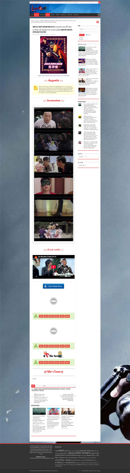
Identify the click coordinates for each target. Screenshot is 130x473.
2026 (67, 453)
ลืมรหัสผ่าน (81, 39)
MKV (87, 453)
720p (56, 451)
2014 (75, 451)
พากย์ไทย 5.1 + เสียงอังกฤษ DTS (81, 462)
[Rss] (90, 2)
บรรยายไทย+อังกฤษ (75, 460)
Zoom (95, 455)
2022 (56, 453)
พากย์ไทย (82, 460)
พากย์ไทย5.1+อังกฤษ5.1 (92, 462)
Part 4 (56, 316)
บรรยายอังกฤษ (88, 457)
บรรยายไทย (93, 457)
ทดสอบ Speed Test (68, 2)
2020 (95, 451)
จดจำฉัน (89, 34)
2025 (64, 453)
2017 (85, 451)
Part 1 (41, 316)
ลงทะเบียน (81, 37)
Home (32, 14)
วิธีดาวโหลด (44, 2)
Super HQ (90, 455)
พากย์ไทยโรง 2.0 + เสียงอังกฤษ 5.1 (88, 464)
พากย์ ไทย (41, 390)
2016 (81, 451)
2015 (40, 388)
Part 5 (62, 316)
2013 (73, 450)
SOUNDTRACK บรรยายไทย (63, 455)
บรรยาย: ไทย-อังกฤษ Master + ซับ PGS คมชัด (74, 457)
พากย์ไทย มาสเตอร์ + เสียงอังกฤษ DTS (69, 464)
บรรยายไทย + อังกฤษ (63, 460)
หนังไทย (57, 14)
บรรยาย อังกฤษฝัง (35, 390)
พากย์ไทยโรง (79, 464)
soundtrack (63, 14)
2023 (58, 453)
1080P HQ (67, 451)
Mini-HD (37, 14)
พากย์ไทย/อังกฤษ (88, 460)
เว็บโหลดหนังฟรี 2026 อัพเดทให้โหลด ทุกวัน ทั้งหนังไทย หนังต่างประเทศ (44, 470)
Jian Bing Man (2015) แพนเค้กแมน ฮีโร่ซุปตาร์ (51, 388)
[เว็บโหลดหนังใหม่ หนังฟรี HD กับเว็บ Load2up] (39, 8)
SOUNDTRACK (94, 453)
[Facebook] (91, 2)
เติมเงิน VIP (70, 14)
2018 (88, 451)
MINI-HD (68, 388)
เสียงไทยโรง (59, 466)
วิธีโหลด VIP (50, 2)
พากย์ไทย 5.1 (95, 460)
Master (47, 14)
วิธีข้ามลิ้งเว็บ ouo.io (58, 2)
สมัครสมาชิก (75, 2)
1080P (36, 388)
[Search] (99, 3)
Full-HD (52, 14)
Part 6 (67, 316)
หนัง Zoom (42, 14)
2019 (91, 451)
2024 (61, 453)
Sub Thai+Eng (83, 455)
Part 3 (51, 316)
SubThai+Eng (75, 455)
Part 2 (46, 316)
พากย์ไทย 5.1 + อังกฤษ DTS (65, 463)
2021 (97, 450)
